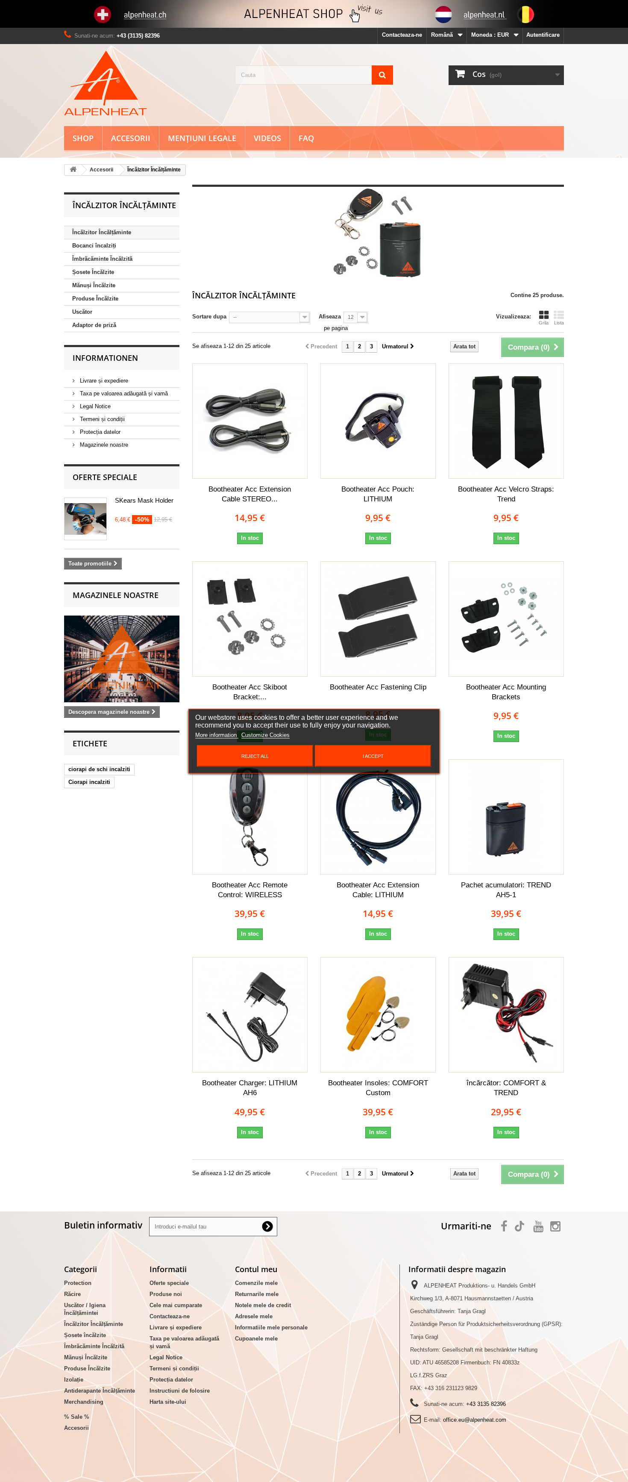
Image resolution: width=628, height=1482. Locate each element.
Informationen (105, 358)
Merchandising (83, 1402)
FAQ (306, 138)
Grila (544, 322)
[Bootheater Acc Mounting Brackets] (506, 619)
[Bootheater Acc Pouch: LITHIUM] (378, 421)
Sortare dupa (209, 316)
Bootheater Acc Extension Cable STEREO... (249, 494)
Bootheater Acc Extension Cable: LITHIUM (378, 890)
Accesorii (130, 138)
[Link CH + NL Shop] (314, 14)
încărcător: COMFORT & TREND (506, 1088)
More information (216, 734)
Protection (77, 1283)
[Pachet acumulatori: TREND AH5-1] (506, 816)
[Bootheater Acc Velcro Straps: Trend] (506, 421)
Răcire (72, 1294)
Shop (83, 138)
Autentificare (543, 35)
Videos (267, 138)
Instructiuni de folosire (180, 1391)
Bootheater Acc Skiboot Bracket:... (249, 692)
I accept (373, 755)
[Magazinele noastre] (121, 659)
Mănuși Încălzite (93, 285)
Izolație (73, 1379)
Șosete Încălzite (93, 272)
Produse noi (166, 1294)
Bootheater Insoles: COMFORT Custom (378, 1088)
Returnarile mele (257, 1294)
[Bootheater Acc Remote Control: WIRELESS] (250, 816)
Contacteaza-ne (402, 35)
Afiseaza (330, 316)
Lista (559, 322)
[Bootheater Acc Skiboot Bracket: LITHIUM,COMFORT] (250, 619)
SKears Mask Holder (144, 500)
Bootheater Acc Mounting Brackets (506, 692)
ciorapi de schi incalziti (99, 769)
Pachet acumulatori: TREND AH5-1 (506, 890)
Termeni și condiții (101, 419)
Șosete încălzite (85, 1335)
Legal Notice (94, 406)
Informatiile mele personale (271, 1327)
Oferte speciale (105, 477)
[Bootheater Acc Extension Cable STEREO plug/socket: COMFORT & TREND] (250, 421)
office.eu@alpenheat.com (474, 1420)
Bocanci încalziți (94, 245)
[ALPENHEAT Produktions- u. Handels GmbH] (143, 82)
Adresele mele (254, 1316)
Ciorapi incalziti (89, 782)
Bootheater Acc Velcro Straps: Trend (506, 494)
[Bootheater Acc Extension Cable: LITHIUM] (378, 816)
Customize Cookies (265, 734)
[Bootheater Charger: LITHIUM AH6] (250, 1014)
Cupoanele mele (256, 1338)
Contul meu (256, 1269)
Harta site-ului (168, 1402)
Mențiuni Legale (202, 138)
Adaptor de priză (94, 325)
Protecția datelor (99, 432)
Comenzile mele (256, 1283)
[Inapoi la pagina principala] (73, 170)
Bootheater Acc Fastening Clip (378, 687)
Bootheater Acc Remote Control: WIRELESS (250, 890)
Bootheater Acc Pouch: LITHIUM (377, 494)
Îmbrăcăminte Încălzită (102, 259)
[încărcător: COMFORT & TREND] (506, 1014)
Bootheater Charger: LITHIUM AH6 (249, 1088)
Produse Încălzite (95, 298)
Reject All (255, 755)
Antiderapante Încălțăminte (99, 1391)
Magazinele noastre (103, 445)
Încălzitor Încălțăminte (101, 232)
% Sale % (76, 1417)
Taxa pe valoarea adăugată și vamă (123, 393)
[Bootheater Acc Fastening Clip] (378, 619)
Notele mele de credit (263, 1305)
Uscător (82, 312)
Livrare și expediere (103, 380)
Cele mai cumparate (176, 1305)
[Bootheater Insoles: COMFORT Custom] (378, 1014)
